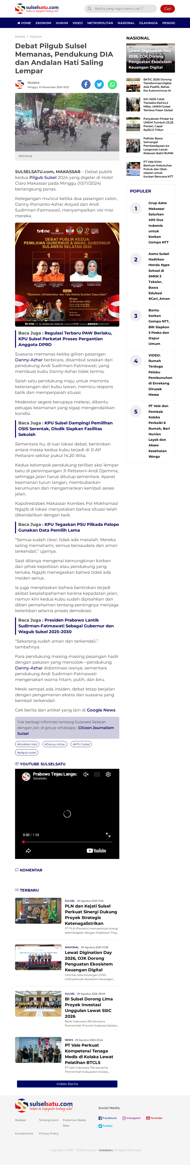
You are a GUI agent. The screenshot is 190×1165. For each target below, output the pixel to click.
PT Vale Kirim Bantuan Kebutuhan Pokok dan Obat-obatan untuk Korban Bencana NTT (158, 169)
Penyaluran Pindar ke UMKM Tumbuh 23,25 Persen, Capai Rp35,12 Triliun (158, 124)
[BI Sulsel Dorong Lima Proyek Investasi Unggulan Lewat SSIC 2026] (38, 1003)
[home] (44, 1105)
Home (25, 23)
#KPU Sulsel (81, 744)
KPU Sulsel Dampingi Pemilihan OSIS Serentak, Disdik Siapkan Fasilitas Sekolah (65, 428)
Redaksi (34, 82)
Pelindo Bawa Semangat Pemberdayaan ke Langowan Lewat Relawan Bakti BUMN (158, 146)
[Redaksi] (21, 84)
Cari (167, 8)
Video (78, 23)
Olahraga (148, 23)
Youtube (156, 1118)
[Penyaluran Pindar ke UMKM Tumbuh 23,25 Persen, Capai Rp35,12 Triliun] (133, 124)
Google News (101, 710)
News (69, 1040)
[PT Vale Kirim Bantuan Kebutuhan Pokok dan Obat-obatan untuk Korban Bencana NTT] (133, 168)
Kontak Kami (24, 1133)
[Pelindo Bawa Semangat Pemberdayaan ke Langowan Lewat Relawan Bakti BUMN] (133, 145)
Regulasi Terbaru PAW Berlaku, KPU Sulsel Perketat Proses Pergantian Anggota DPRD (65, 339)
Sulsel (70, 900)
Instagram (133, 1118)
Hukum (62, 23)
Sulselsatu (106, 1150)
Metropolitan (100, 23)
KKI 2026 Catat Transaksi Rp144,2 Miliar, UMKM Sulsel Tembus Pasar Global (158, 104)
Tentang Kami (48, 1120)
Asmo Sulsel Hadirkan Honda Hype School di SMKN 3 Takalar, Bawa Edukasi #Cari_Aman (159, 276)
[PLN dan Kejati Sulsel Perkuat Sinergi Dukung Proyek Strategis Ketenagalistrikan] (38, 910)
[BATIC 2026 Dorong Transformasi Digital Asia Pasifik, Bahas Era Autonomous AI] (133, 84)
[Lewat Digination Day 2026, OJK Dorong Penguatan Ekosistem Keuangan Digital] (38, 957)
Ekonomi (43, 23)
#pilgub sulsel (26, 752)
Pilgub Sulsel (43, 177)
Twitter (107, 1126)
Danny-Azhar (29, 359)
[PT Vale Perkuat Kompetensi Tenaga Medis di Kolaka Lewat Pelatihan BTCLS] (38, 1049)
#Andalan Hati (27, 744)
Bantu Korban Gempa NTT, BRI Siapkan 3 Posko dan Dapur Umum (159, 327)
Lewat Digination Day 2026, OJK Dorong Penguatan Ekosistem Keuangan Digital (150, 59)
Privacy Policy (49, 1133)
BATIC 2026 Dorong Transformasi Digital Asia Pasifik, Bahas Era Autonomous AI (157, 85)
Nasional (126, 23)
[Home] (37, 8)
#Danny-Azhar (55, 744)
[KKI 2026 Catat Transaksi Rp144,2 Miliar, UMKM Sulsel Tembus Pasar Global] (133, 104)
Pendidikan (172, 23)
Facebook (109, 1118)
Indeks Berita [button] (67, 1084)
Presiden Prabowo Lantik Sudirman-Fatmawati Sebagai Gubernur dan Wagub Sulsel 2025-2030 (66, 626)
